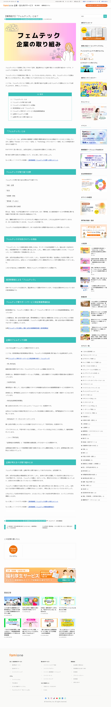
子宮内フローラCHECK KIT (50, 686)
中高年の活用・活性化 (90, 420)
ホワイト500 (87, 395)
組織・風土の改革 (89, 482)
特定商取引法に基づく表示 (79, 668)
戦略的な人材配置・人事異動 (91, 464)
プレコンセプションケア (91, 391)
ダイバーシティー (88, 377)
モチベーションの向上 (90, 406)
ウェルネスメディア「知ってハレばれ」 (21, 690)
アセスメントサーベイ (90, 355)
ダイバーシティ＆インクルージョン (13, 19)
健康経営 (86, 435)
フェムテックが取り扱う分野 (22, 102)
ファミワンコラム (16, 679)
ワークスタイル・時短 (90, 413)
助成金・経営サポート (90, 442)
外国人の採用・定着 (89, 456)
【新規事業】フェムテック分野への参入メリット (43, 160)
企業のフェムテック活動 (20, 114)
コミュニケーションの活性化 (91, 369)
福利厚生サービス (16, 665)
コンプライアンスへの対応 (91, 373)
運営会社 (76, 1)
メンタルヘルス (88, 402)
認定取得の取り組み (89, 492)
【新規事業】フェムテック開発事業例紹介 (41, 507)
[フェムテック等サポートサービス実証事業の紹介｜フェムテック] (29, 358)
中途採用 (86, 416)
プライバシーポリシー (78, 675)
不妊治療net (15, 683)
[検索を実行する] (105, 16)
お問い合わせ (104, 1)
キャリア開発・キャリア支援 (92, 362)
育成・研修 (87, 485)
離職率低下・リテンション (91, 500)
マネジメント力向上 (89, 398)
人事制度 (86, 424)
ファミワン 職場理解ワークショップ (52, 672)
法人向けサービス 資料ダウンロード (96, 5)
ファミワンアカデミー (49, 668)
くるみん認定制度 (89, 351)
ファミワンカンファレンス (91, 388)
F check (45, 690)
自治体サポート (15, 668)
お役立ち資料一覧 (59, 1)
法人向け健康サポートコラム (19, 686)
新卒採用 (31, 19)
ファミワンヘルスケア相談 (50, 665)
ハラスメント (88, 384)
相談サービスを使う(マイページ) (90, 1)
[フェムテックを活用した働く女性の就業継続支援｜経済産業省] (28, 328)
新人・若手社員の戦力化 (90, 467)
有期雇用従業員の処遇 (90, 474)
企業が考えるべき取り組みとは (22, 117)
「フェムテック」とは (20, 99)
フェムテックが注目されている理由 (24, 105)
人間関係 (86, 427)
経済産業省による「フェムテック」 (24, 108)
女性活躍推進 (25, 19)
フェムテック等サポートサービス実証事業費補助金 (29, 111)
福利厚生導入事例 (38, 19)
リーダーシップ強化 (89, 409)
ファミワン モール (48, 675)
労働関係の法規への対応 (90, 445)
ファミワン (13, 556)
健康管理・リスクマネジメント (93, 431)
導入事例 (37, 5)
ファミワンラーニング (17, 672)
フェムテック (51, 521)
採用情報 (75, 679)
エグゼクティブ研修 (89, 359)
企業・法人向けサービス (23, 5)
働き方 (86, 438)
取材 (85, 453)
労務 (85, 449)
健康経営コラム (46, 5)
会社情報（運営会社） (78, 665)
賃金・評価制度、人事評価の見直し (93, 496)
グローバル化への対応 (90, 366)
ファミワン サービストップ (9, 1)
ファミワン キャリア (48, 679)
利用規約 (75, 672)
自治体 (85, 489)
